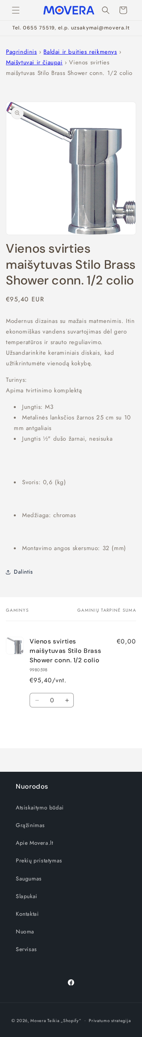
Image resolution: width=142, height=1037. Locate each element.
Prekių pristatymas (39, 860)
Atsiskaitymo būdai (40, 807)
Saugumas (29, 878)
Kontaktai (27, 914)
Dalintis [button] (23, 572)
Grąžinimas (30, 825)
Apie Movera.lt (34, 843)
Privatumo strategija (110, 1020)
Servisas (26, 949)
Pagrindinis (21, 51)
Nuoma (25, 931)
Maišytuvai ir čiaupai (34, 62)
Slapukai (26, 896)
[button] (15, 10)
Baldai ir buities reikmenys (80, 51)
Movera (38, 1020)
